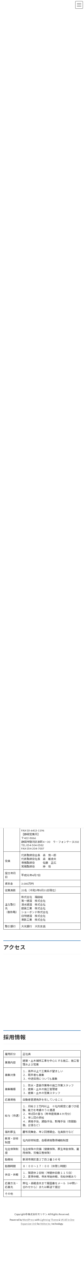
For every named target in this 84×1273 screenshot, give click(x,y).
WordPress (28, 1219)
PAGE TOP (77, 1230)
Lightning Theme (49, 1219)
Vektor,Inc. (45, 1223)
